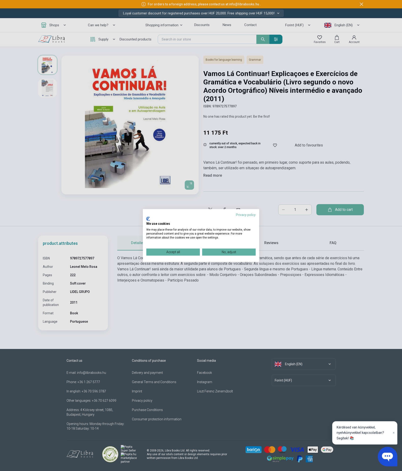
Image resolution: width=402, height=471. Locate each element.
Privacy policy (246, 215)
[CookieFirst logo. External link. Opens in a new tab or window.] (148, 219)
